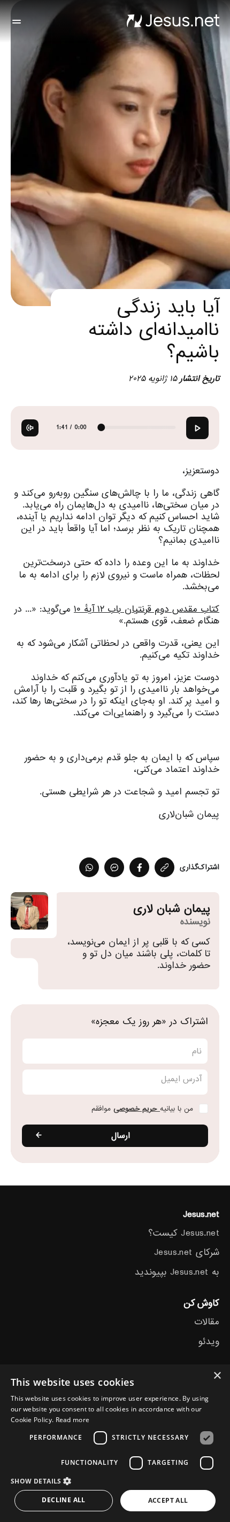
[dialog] (115, 1443)
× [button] (218, 1376)
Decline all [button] (63, 1499)
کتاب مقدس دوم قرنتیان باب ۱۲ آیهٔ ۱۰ (146, 609)
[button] (115, 1481)
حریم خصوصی (136, 1108)
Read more (73, 1419)
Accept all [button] (168, 1500)
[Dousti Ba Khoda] (172, 21)
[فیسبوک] (139, 867)
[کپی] (164, 867)
